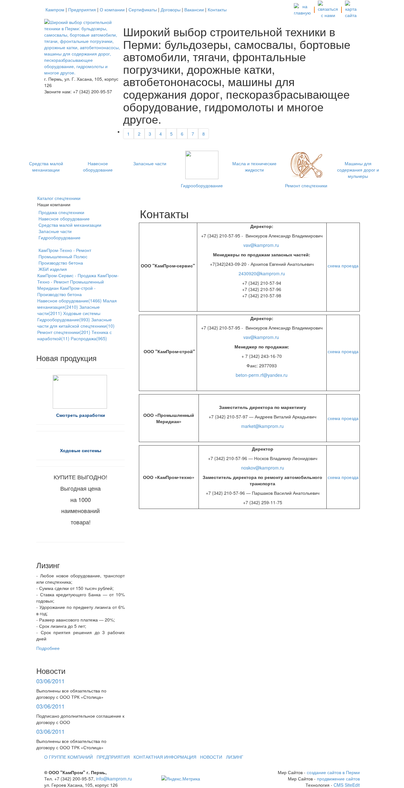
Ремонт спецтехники (306, 185)
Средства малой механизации (46, 166)
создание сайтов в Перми (333, 772)
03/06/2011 (50, 681)
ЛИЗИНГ (234, 757)
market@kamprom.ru (262, 426)
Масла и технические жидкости (254, 166)
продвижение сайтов (338, 778)
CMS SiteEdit (347, 785)
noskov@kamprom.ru (262, 467)
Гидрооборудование (202, 185)
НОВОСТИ (211, 757)
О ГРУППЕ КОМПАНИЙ (68, 757)
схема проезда (343, 265)
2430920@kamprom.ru (262, 273)
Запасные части (149, 163)
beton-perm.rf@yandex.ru (262, 375)
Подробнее (48, 648)
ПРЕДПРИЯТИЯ (113, 757)
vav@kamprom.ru (261, 245)
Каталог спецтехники (58, 198)
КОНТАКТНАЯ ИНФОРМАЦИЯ (165, 757)
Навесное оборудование (98, 166)
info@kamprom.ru (114, 778)
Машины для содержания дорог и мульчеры (358, 169)
